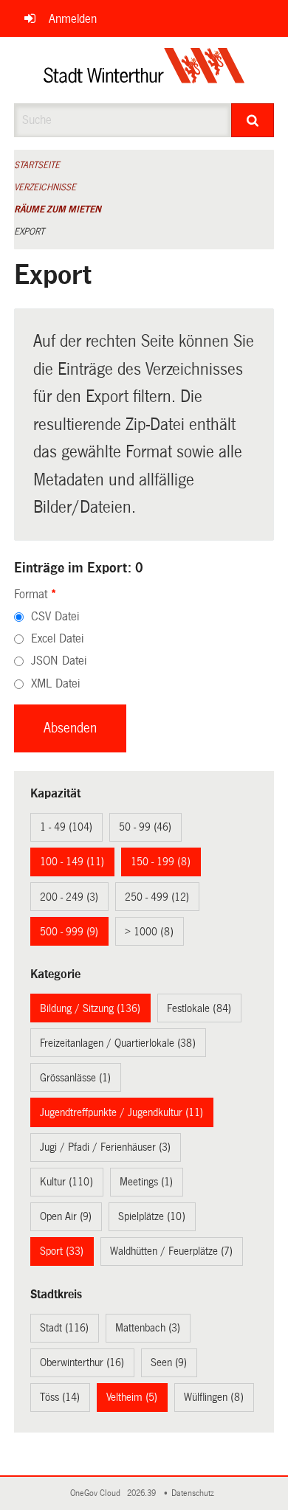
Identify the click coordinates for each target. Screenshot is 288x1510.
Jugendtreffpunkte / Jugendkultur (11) (121, 1112)
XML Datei (55, 683)
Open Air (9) (66, 1216)
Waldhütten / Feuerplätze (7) (171, 1251)
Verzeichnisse (45, 187)
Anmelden (73, 19)
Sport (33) (61, 1251)
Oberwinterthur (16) (82, 1362)
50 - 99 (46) (145, 827)
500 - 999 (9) (69, 932)
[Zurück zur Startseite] (144, 70)
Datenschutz (195, 1493)
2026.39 (142, 1493)
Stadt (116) (64, 1328)
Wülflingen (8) (214, 1397)
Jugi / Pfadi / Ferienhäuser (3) (105, 1147)
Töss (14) (60, 1397)
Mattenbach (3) (147, 1328)
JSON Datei (58, 660)
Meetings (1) (146, 1182)
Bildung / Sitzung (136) (90, 1008)
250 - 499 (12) (157, 897)
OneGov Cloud (97, 1493)
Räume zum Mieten (57, 209)
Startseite (37, 165)
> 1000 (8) (149, 932)
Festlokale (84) (199, 1008)
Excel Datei (57, 638)
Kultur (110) (66, 1182)
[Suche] (253, 120)
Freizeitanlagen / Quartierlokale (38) (118, 1043)
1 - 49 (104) (66, 827)
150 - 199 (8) (161, 861)
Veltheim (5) (131, 1397)
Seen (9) (169, 1362)
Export (29, 231)
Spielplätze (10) (151, 1216)
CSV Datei (55, 616)
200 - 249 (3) (69, 897)
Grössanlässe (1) (75, 1078)
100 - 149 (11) (72, 861)
